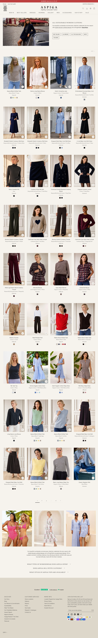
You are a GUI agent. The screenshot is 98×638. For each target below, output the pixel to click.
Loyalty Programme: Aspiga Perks (53, 599)
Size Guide (27, 608)
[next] (22, 72)
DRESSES (33, 12)
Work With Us (47, 605)
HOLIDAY (51, 12)
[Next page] (60, 500)
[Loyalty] (90, 8)
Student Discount (49, 608)
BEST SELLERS (22, 12)
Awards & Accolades (9, 619)
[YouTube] (78, 614)
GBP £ (4, 632)
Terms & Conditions (49, 603)
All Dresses (65, 34)
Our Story (6, 599)
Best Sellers (56, 34)
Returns (27, 603)
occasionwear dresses (60, 553)
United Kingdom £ (88, 4)
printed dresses (67, 27)
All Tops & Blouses (76, 34)
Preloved (6, 621)
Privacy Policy (48, 601)
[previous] (5, 72)
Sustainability (7, 605)
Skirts (85, 34)
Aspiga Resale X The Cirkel (11, 616)
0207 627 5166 (12, 4)
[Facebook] (68, 614)
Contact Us (28, 612)
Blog (5, 601)
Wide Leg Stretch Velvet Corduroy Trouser (14, 289)
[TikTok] (81, 614)
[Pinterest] (75, 614)
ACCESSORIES (67, 12)
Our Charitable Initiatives (10, 610)
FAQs (26, 605)
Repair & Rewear (8, 614)
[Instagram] (72, 614)
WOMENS (42, 12)
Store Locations (29, 599)
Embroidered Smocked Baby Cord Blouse (84, 93)
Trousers (55, 37)
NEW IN (11, 12)
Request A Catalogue (30, 610)
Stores (4, 4)
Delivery (27, 601)
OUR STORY (79, 12)
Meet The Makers (8, 608)
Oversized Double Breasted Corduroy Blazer (61, 191)
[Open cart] (94, 8)
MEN (58, 12)
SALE (87, 12)
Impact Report (8, 612)
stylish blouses (59, 27)
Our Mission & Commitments (12, 603)
